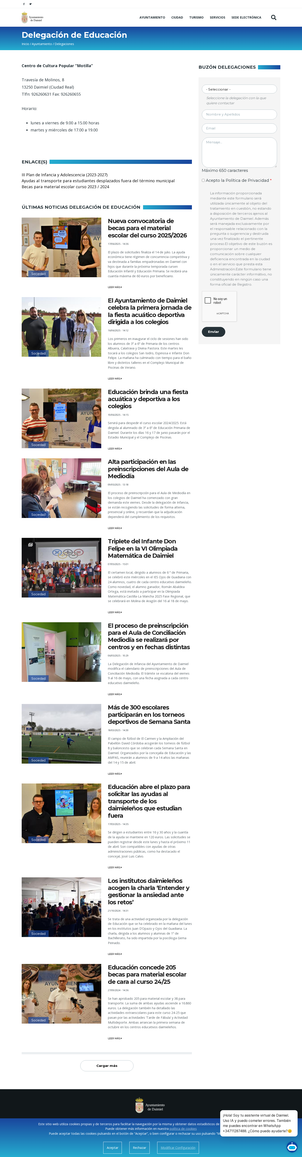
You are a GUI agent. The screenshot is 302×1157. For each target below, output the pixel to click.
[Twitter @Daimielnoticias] (30, 4)
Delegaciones (64, 44)
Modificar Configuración (178, 1148)
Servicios (217, 17)
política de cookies (183, 1129)
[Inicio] (33, 17)
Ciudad (177, 17)
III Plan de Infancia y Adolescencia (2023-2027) (64, 174)
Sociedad (38, 274)
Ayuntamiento (152, 17)
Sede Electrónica (246, 17)
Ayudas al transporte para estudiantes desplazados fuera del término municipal (98, 180)
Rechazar (139, 1148)
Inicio (25, 44)
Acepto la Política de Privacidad (237, 180)
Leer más (114, 287)
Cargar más (106, 1066)
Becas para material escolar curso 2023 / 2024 (65, 186)
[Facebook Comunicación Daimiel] (24, 4)
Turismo (196, 17)
